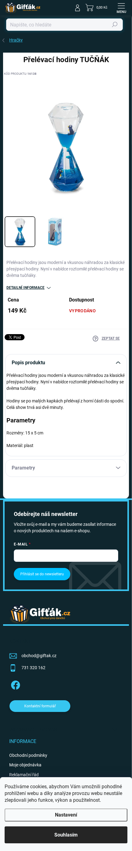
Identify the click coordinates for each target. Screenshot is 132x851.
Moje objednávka (25, 764)
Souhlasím (66, 835)
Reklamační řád (24, 774)
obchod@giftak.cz (38, 655)
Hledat (114, 24)
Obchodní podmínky (28, 755)
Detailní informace (25, 288)
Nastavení (66, 815)
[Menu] (121, 7)
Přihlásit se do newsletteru (42, 574)
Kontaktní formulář (40, 706)
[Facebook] (14, 684)
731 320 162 (33, 667)
